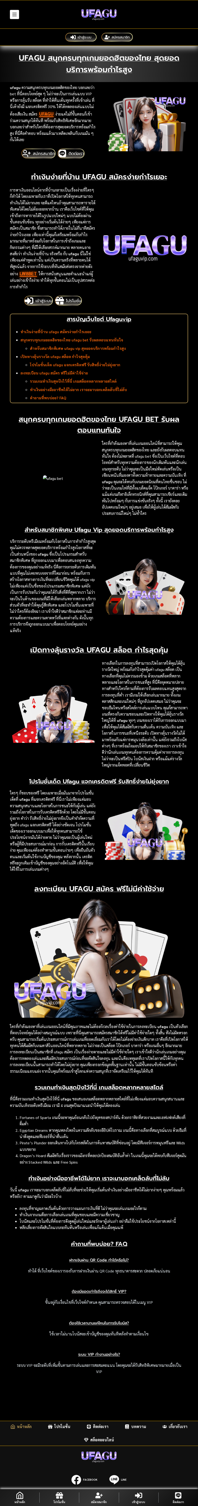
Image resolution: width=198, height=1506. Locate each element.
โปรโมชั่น (62, 1426)
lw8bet (28, 273)
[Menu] (14, 14)
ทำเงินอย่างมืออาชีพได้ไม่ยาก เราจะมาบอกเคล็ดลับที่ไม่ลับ (78, 389)
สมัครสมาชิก (121, 37)
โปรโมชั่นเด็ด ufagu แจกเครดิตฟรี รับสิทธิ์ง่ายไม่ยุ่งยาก (75, 364)
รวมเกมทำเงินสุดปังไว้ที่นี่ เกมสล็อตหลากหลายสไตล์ (73, 381)
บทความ (138, 1426)
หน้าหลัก (24, 1426)
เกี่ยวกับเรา (178, 1426)
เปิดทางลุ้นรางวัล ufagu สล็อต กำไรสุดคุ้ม (55, 356)
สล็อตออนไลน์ (102, 1439)
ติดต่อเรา (100, 1426)
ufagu (46, 114)
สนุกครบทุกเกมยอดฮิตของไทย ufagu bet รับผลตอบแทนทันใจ (72, 339)
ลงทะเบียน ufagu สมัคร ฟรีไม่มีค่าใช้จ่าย (54, 372)
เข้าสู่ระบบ (84, 37)
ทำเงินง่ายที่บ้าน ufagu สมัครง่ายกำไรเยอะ (56, 331)
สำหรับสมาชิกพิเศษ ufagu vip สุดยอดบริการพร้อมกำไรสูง (78, 348)
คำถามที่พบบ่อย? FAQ (48, 397)
